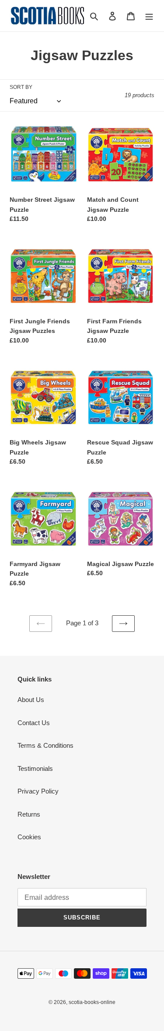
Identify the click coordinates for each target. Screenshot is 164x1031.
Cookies (29, 837)
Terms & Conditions (45, 745)
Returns (28, 814)
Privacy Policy (38, 791)
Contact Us (33, 722)
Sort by (21, 87)
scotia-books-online (92, 1002)
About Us (30, 699)
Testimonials (35, 768)
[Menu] (149, 16)
